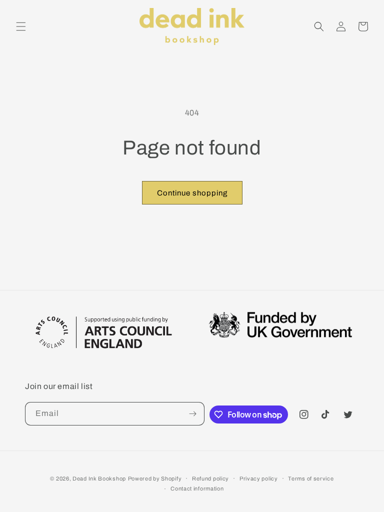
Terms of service (311, 479)
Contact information (197, 489)
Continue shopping (192, 193)
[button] (21, 27)
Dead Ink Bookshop (99, 479)
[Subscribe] (193, 414)
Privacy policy (259, 479)
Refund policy (210, 479)
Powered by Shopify (155, 479)
